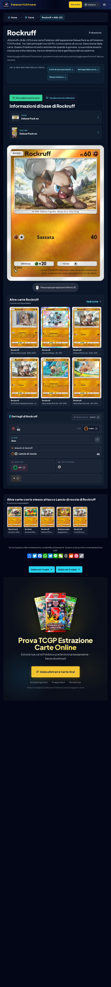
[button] (91, 4)
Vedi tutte (92, 301)
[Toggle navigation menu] (104, 4)
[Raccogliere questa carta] (26, 98)
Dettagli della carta (88, 69)
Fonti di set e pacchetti (61, 69)
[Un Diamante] (16, 478)
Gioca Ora (75, 4)
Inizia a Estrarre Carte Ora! (57, 671)
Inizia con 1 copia (40, 569)
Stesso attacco (57, 77)
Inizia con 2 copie (67, 569)
